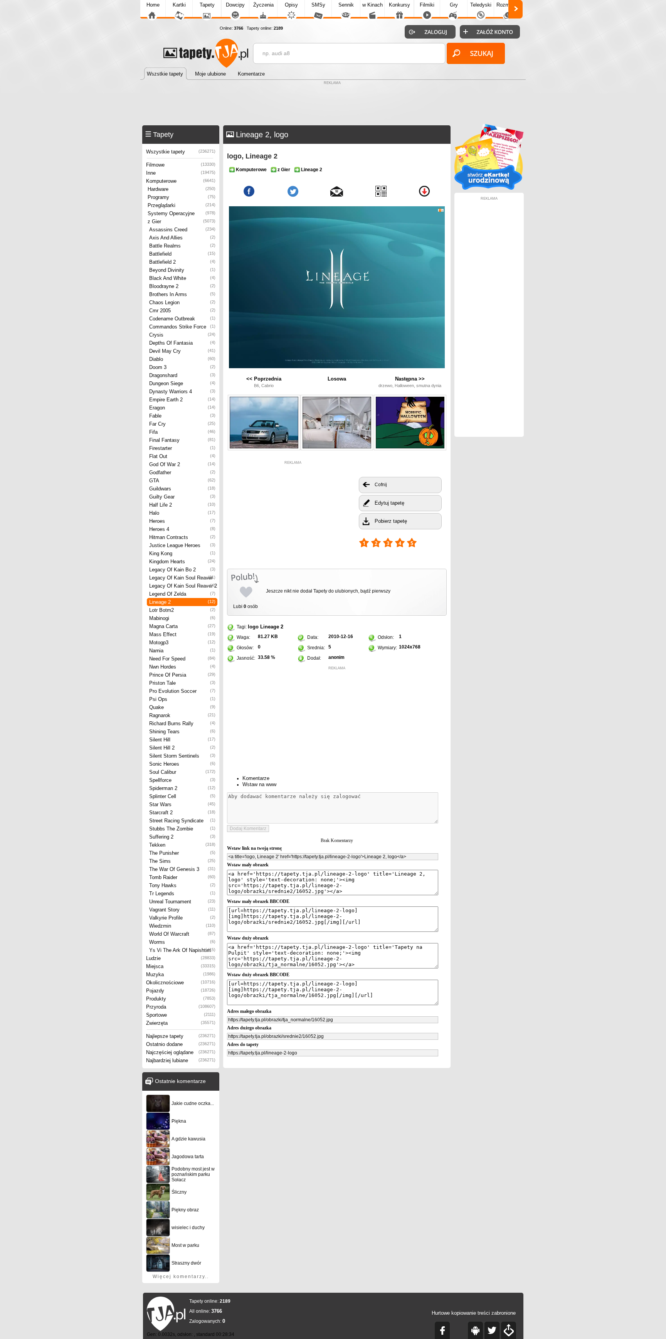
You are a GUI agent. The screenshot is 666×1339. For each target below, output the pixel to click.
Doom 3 (182, 367)
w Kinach (372, 5)
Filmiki (427, 5)
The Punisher (182, 853)
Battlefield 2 (182, 262)
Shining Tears (182, 731)
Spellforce (182, 780)
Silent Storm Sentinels (182, 756)
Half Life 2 (182, 505)
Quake (182, 707)
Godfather (182, 472)
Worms (182, 942)
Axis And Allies (182, 238)
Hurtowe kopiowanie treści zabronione (474, 1313)
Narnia (182, 650)
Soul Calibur (182, 772)
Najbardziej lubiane (180, 1060)
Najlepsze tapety (180, 1036)
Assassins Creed (182, 229)
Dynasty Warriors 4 (182, 391)
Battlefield (182, 254)
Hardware (181, 189)
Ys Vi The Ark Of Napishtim (182, 950)
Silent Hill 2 (182, 748)
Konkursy (399, 5)
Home (153, 5)
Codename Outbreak (182, 319)
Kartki (179, 5)
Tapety (207, 5)
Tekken (182, 845)
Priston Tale (182, 683)
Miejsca (180, 966)
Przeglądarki (181, 205)
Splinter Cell (182, 796)
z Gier (181, 221)
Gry (454, 5)
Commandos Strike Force (182, 327)
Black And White (182, 278)
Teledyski (480, 5)
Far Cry (182, 424)
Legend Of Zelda (182, 594)
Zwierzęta (180, 1023)
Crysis (182, 335)
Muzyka (180, 974)
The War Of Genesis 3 (182, 869)
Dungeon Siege (182, 383)
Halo (182, 513)
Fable (182, 416)
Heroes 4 (182, 529)
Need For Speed (182, 659)
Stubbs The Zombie (182, 829)
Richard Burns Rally (182, 723)
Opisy (291, 5)
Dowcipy (235, 5)
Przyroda (180, 1007)
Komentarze (255, 778)
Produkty (180, 999)
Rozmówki (508, 5)
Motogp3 (182, 642)
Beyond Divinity (182, 270)
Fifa (182, 432)
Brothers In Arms (182, 294)
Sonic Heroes (182, 764)
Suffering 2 (182, 837)
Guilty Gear (182, 497)
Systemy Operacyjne (181, 213)
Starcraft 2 (182, 812)
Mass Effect (182, 634)
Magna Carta (182, 626)
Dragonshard (182, 375)
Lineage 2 (182, 602)
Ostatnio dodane (180, 1044)
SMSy (318, 5)
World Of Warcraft (182, 934)
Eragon (182, 408)
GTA (182, 480)
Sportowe (180, 1015)
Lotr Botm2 (182, 610)
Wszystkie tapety (180, 152)
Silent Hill (182, 740)
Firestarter (182, 448)
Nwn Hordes (182, 667)
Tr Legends (182, 893)
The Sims (182, 861)
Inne (180, 173)
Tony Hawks (182, 885)
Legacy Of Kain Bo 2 (182, 570)
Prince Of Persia (182, 675)
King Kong (182, 553)
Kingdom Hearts (182, 561)
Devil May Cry (182, 351)
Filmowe (180, 165)
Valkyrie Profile (182, 918)
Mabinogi (182, 618)
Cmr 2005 (182, 310)
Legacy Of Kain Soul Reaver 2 (183, 586)
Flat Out (182, 456)
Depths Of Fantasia (182, 343)
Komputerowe (180, 181)
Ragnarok (182, 715)
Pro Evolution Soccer (182, 691)
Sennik (346, 5)
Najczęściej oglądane (180, 1052)
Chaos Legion (182, 302)
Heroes (182, 521)
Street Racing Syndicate (182, 821)
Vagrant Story (182, 910)
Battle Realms (182, 246)
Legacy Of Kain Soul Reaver (182, 578)
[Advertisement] (333, 104)
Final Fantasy (182, 440)
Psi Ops (182, 699)
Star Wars (182, 804)
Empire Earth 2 (182, 400)
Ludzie (180, 958)
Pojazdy (180, 991)
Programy (181, 197)
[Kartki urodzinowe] (489, 188)
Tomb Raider (182, 877)
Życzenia (263, 5)
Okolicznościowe (180, 982)
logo (253, 627)
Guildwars (182, 489)
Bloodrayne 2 (182, 286)
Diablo (182, 359)
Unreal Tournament (182, 901)
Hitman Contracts (182, 537)
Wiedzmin (182, 926)
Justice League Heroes (182, 545)
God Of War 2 (182, 464)
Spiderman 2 (182, 788)
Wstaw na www (259, 784)
